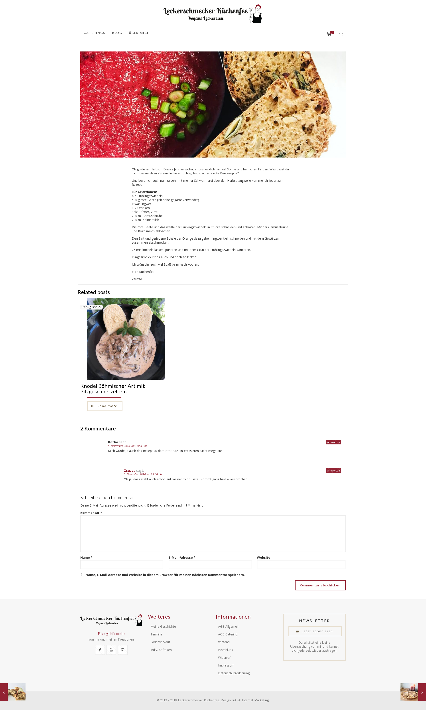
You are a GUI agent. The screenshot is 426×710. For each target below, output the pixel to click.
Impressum (226, 665)
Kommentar (91, 513)
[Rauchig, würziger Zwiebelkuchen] (13, 692)
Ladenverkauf (160, 642)
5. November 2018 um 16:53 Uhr (127, 446)
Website (263, 558)
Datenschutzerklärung (234, 673)
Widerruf (224, 657)
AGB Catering (227, 634)
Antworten (333, 442)
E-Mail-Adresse (182, 558)
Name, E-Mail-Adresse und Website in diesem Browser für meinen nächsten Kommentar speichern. (165, 575)
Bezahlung (225, 650)
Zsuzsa (129, 470)
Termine (156, 634)
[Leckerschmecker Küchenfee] (213, 13)
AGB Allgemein (228, 626)
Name (86, 558)
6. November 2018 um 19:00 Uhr (143, 474)
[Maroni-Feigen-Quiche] (413, 692)
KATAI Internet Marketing (250, 700)
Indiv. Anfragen (161, 650)
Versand (224, 642)
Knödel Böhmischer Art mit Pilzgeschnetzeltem (112, 388)
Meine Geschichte (163, 626)
